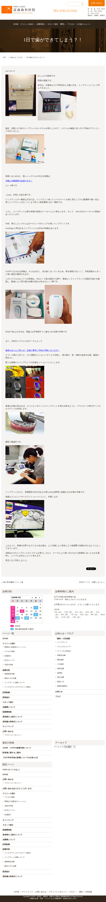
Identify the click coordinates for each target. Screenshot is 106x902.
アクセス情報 (10, 651)
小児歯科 (60, 664)
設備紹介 (8, 656)
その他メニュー (83, 24)
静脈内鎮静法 (62, 686)
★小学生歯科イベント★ (13, 582)
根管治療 (60, 668)
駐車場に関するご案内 (12, 753)
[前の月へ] (31, 597)
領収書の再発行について (12, 722)
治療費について (9, 707)
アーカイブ (58, 747)
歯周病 (59, 673)
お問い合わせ (96, 3)
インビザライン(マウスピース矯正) (18, 687)
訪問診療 (6, 692)
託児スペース (10, 660)
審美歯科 (60, 660)
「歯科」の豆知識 (62, 639)
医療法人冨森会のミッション (15, 647)
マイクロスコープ (64, 647)
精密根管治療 (10, 674)
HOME (16, 24)
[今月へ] (35, 597)
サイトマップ (8, 726)
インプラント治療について (15, 682)
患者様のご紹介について (12, 717)
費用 (62, 24)
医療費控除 (7, 712)
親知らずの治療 (10, 678)
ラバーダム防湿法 (64, 651)
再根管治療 (61, 655)
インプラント (62, 642)
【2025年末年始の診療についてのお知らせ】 (21, 758)
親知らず (60, 682)
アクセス (71, 24)
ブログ (19, 57)
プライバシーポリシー (13, 735)
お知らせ (13, 57)
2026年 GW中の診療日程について (17, 748)
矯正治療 (60, 677)
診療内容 (40, 24)
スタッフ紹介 (53, 24)
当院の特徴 (9, 665)
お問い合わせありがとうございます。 (18, 788)
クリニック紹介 (26, 24)
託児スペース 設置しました (91, 582)
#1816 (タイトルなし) (11, 770)
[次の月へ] (40, 597)
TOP (4, 57)
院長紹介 (6, 697)
